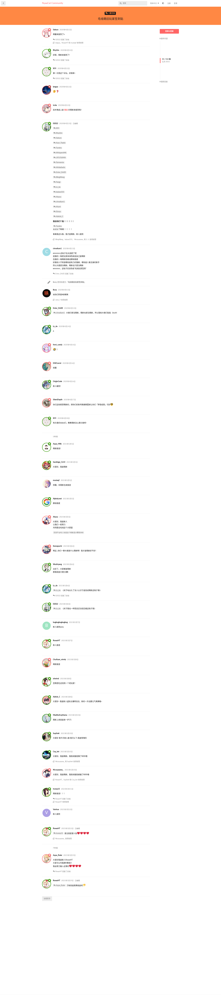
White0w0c (60, 167)
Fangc (58, 182)
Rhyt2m (59, 133)
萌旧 (66, 110)
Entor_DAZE (61, 172)
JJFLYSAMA (61, 158)
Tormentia (60, 162)
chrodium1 (60, 202)
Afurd (58, 207)
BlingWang (60, 177)
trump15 (59, 833)
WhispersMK (61, 153)
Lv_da (58, 187)
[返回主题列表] (3, 3)
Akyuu (58, 197)
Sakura (58, 138)
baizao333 (60, 192)
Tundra (59, 148)
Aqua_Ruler (60, 885)
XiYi (57, 128)
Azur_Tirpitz (60, 143)
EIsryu (58, 212)
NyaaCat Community (52, 3)
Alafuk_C (59, 216)
